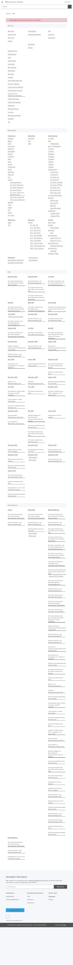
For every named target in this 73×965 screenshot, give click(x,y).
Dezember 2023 (12, 278)
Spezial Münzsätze (55, 208)
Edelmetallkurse (13, 865)
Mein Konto (11, 38)
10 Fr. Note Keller (35, 229)
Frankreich (11, 156)
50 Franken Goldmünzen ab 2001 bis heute (17, 193)
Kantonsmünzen (33, 259)
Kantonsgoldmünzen (16, 182)
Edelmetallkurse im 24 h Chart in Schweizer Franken (16, 499)
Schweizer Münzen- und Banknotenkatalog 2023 (35, 322)
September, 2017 (53, 362)
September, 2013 (53, 463)
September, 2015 (13, 418)
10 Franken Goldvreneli (17, 187)
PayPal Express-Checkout (15, 90)
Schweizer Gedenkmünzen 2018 (56, 376)
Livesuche (11, 112)
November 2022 (53, 317)
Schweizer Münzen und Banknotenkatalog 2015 (55, 459)
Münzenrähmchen (53, 244)
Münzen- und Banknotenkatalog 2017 (15, 385)
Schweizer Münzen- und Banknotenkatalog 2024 (35, 283)
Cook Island (11, 146)
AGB (49, 31)
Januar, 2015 (52, 418)
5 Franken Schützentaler (55, 195)
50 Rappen (51, 154)
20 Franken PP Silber (56, 185)
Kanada (10, 164)
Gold (29, 141)
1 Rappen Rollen (55, 213)
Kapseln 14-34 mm (55, 239)
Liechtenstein (12, 167)
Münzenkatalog (54, 229)
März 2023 (31, 304)
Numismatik (31, 522)
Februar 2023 (52, 304)
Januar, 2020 (31, 362)
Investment (31, 138)
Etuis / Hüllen (52, 224)
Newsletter (11, 119)
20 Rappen (51, 156)
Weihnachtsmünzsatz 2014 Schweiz (16, 469)
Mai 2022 (51, 331)
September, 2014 (13, 463)
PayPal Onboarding (13, 99)
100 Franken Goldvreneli (17, 197)
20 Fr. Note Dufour (35, 234)
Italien (10, 159)
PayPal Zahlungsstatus (14, 102)
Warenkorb (11, 31)
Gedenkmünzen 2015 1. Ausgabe (55, 423)
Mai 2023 (10, 304)
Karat (51, 234)
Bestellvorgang (12, 54)
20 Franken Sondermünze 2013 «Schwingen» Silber (15, 486)
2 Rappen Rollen (55, 216)
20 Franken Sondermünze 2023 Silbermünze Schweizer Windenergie (35, 298)
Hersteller (11, 77)
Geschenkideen (33, 261)
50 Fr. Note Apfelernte (36, 239)
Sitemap (30, 48)
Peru (9, 177)
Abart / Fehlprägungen (55, 146)
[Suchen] (70, 7)
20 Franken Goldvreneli (17, 185)
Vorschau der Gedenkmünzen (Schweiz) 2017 (15, 412)
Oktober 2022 (12, 331)
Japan (9, 162)
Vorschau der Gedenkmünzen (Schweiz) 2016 (35, 434)
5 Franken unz (54, 172)
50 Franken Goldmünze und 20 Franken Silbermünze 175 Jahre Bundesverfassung (56, 284)
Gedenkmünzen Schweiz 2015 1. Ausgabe (15, 459)
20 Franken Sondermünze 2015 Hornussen (35, 449)
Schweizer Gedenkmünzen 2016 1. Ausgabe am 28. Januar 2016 (56, 398)
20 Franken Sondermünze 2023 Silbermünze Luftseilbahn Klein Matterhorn (35, 311)
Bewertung (11, 74)
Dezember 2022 (32, 317)
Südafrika (11, 204)
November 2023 (33, 278)
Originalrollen (52, 211)
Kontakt (10, 41)
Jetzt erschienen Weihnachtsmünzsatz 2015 (16, 423)
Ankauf (10, 522)
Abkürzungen (33, 468)
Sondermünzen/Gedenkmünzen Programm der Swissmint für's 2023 (57, 310)
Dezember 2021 (12, 344)
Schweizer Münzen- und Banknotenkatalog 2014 (55, 469)
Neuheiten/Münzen (54, 522)
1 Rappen (51, 167)
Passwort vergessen (14, 84)
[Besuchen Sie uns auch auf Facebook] (8, 945)
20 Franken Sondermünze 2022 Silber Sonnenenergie (36, 336)
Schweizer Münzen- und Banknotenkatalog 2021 (35, 350)
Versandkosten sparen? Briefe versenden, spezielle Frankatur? (16, 398)
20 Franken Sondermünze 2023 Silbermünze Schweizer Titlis (35, 290)
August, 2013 (12, 481)
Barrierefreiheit (12, 67)
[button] (56, 2)
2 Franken (51, 149)
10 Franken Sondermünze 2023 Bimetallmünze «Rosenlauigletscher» (15, 326)
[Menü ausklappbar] (2, 1)
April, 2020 (11, 362)
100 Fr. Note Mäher (36, 242)
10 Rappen (51, 159)
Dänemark (11, 149)
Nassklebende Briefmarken (16, 264)
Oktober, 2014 (52, 454)
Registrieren (11, 105)
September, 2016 (33, 380)
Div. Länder (11, 217)
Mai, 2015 (31, 418)
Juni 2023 (51, 278)
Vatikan (10, 214)
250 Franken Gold (55, 193)
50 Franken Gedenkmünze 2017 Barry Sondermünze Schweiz (56, 368)
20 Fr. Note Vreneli (35, 231)
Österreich (11, 175)
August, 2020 (52, 344)
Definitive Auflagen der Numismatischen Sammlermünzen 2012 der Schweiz (36, 425)
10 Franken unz (54, 177)
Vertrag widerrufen (15, 939)
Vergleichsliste (12, 61)
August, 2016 (52, 380)
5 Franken (51, 138)
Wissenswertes (33, 466)
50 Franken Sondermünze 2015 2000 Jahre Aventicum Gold (36, 442)
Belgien (10, 141)
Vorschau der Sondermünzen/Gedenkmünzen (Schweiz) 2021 (57, 351)
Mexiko (10, 169)
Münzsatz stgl (54, 200)
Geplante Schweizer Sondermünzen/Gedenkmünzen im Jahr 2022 (17, 351)
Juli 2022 (30, 331)
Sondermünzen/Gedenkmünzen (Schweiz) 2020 (37, 368)
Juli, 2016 (10, 392)
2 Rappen (51, 164)
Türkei (10, 207)
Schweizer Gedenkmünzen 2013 (16, 493)
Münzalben (51, 231)
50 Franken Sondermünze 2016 (35, 397)
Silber (29, 144)
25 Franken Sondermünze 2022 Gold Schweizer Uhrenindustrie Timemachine (15, 338)
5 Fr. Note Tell (34, 226)
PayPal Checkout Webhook (15, 87)
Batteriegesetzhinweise (15, 115)
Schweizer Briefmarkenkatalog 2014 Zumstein (15, 506)
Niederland (11, 172)
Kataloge (50, 226)
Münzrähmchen (53, 249)
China (9, 144)
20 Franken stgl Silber (56, 182)
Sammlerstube (12, 34)
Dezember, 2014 (13, 454)
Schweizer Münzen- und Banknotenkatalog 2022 (15, 358)
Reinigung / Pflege (53, 255)
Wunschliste (11, 64)
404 (9, 122)
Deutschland (11, 151)
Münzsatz (51, 198)
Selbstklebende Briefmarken (16, 261)
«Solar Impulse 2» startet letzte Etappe (15, 405)
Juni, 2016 (31, 392)
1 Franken (51, 151)
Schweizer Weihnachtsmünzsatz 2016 (36, 385)
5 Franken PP (54, 175)
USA (9, 212)
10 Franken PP (54, 180)
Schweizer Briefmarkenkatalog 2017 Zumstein (55, 386)
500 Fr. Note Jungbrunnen (34, 248)
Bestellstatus (11, 71)
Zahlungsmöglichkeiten (35, 34)
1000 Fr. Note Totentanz (37, 251)
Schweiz (10, 180)
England (10, 154)
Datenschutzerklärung (37, 910)
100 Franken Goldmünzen (14, 201)
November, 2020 (33, 344)
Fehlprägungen (54, 144)
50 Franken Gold (55, 187)
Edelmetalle (31, 44)
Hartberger (53, 252)
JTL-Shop (64, 954)
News (9, 57)
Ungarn (10, 209)
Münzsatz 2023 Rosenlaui (16, 320)
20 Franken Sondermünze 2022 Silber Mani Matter (55, 322)
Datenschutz (52, 38)
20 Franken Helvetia (16, 190)
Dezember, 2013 (33, 463)
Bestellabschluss (13, 51)
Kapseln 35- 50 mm (56, 242)
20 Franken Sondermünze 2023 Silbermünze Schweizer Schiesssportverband (15, 311)
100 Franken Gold (55, 190)
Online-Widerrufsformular (16, 80)
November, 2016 (13, 380)
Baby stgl (53, 206)
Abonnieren (60, 916)
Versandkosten (32, 31)
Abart (49, 141)
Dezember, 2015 (53, 392)
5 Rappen (51, 162)
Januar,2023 (11, 317)
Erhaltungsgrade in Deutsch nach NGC (36, 459)
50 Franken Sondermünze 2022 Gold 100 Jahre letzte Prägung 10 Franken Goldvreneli (56, 338)
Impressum (51, 34)
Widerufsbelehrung (13, 109)
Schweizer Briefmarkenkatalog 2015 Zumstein (15, 476)
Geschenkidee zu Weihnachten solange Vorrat (16, 429)
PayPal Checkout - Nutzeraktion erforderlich (15, 95)
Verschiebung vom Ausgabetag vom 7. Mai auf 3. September (16, 368)
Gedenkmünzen (53, 169)
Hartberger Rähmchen (57, 247)
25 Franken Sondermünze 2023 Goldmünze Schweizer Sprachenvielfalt (16, 284)
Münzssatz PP (54, 203)
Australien (11, 138)
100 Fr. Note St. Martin (37, 244)
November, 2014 (33, 454)
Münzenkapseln (53, 237)
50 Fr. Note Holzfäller (36, 237)
